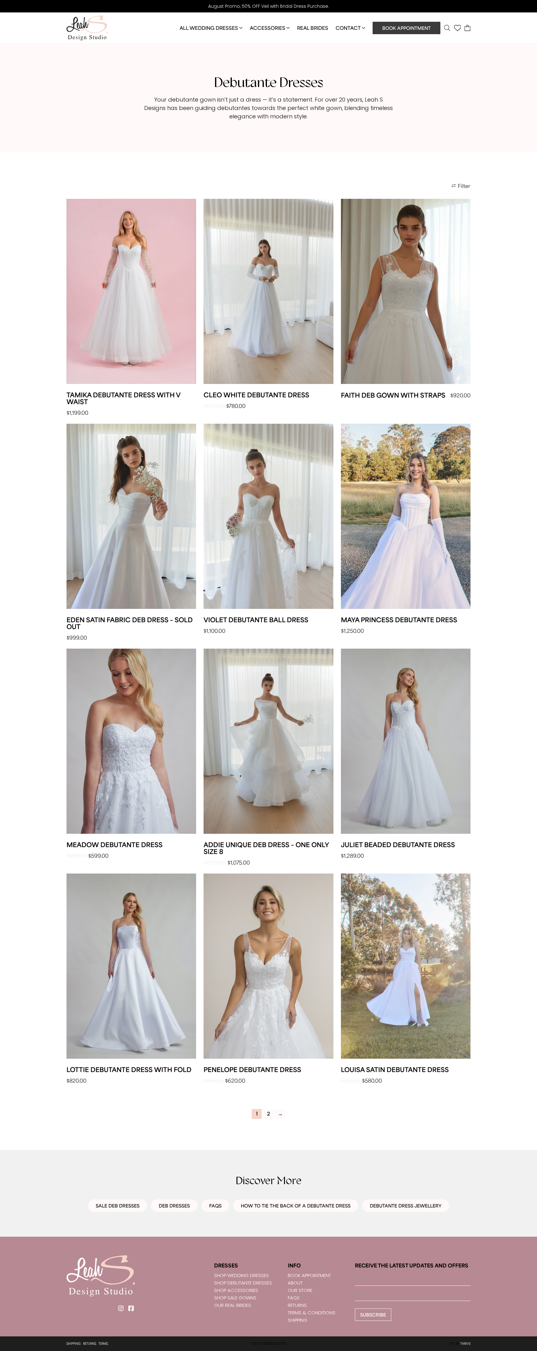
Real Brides (312, 27)
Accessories (267, 27)
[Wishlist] (457, 28)
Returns (297, 1305)
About (295, 1283)
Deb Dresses (174, 1205)
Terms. (103, 1343)
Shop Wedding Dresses (241, 1275)
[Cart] (467, 28)
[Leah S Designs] (87, 28)
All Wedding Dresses (209, 27)
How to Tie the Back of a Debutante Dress (296, 1205)
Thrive (465, 1343)
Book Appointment (406, 28)
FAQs (215, 1205)
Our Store (300, 1290)
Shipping (297, 1320)
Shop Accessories (236, 1290)
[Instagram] (121, 1308)
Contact (348, 27)
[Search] (447, 28)
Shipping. (74, 1343)
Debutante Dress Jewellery (406, 1205)
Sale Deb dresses (118, 1205)
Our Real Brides (232, 1305)
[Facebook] (131, 1308)
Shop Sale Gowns (235, 1297)
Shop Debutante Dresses (243, 1283)
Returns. (90, 1343)
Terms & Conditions (311, 1312)
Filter (464, 186)
